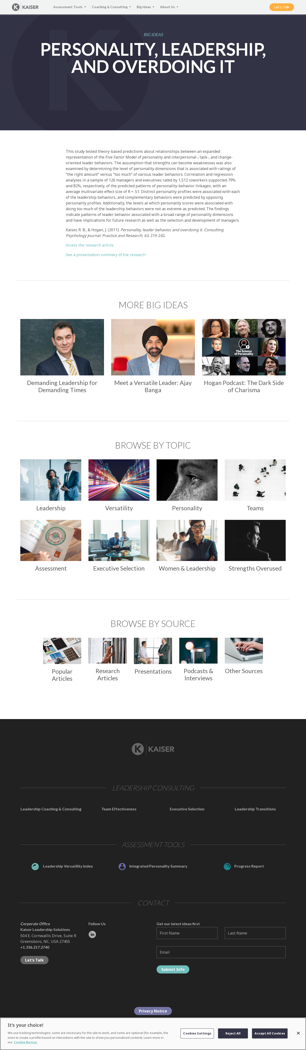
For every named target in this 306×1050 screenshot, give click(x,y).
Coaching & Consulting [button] (110, 7)
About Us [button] (168, 7)
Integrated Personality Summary (158, 866)
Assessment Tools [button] (68, 7)
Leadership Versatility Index (67, 866)
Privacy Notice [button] (153, 1011)
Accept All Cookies (270, 1033)
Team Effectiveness (119, 809)
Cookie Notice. (26, 1042)
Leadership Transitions (255, 809)
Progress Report (249, 866)
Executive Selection (187, 809)
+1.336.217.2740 (34, 947)
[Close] (298, 1033)
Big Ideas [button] (144, 7)
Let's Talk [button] (281, 7)
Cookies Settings (197, 1033)
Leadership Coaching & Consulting (51, 809)
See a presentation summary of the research (106, 254)
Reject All (232, 1033)
